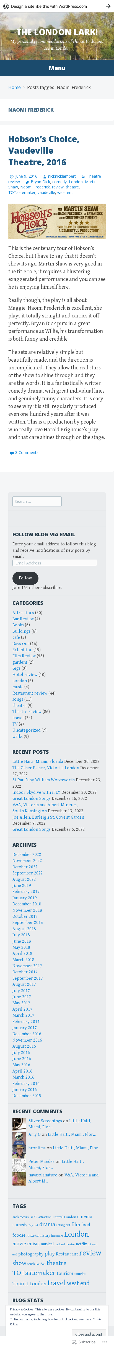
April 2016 (22, 1071)
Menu (57, 68)
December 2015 (26, 1096)
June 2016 (21, 1058)
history (45, 1236)
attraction (44, 1217)
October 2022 (25, 867)
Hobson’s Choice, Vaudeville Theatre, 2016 (43, 150)
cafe (16, 637)
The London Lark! (57, 32)
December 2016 (26, 1034)
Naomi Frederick (35, 187)
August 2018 (24, 929)
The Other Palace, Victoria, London (45, 768)
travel (18, 718)
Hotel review (24, 674)
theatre (72, 187)
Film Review (24, 656)
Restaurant (67, 1254)
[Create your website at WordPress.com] (57, 6)
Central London (64, 1217)
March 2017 (23, 1015)
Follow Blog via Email (43, 534)
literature (57, 1235)
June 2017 (21, 997)
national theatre (65, 1244)
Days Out (20, 644)
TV (15, 724)
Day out (33, 1225)
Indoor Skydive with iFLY (36, 792)
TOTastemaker (21, 192)
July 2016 (21, 1052)
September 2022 (27, 873)
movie (19, 1244)
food (85, 1225)
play (50, 1253)
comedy (59, 181)
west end (65, 192)
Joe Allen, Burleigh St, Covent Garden (48, 817)
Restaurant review (29, 693)
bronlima (37, 1148)
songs (17, 699)
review (58, 187)
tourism (65, 1273)
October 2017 (25, 972)
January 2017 (24, 1028)
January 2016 (24, 1089)
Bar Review (23, 619)
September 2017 (27, 978)
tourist (80, 1273)
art (34, 1216)
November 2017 (27, 966)
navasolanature (42, 1175)
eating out (63, 1225)
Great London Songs (31, 798)
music (17, 687)
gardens (19, 662)
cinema (84, 1217)
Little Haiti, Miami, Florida (37, 761)
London (76, 181)
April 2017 (22, 1009)
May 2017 (21, 1003)
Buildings (21, 631)
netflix (81, 1244)
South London (36, 1264)
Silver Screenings (45, 1121)
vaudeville (46, 192)
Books (18, 625)
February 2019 (26, 891)
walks (17, 736)
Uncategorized (26, 730)
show (19, 1263)
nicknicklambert (62, 176)
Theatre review (27, 711)
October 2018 (25, 916)
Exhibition (22, 650)
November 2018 (27, 910)
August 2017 (24, 984)
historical (33, 1236)
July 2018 (21, 935)
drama (47, 1224)
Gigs (16, 668)
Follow (25, 578)
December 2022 (26, 854)
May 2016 (21, 1065)
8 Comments (26, 452)
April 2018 (22, 953)
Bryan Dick (40, 181)
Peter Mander (41, 1161)
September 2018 (27, 922)
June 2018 (21, 941)
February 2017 (26, 1021)
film (75, 1224)
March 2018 (23, 960)
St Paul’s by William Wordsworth (43, 780)
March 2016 (23, 1077)
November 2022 (27, 860)
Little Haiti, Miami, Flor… (72, 1134)
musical (47, 1243)
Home (14, 87)
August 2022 (24, 879)
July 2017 (21, 991)
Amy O (34, 1134)
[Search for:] (37, 501)
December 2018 (26, 904)
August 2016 (24, 1046)
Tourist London (29, 1284)
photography (30, 1254)
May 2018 (21, 947)
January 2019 (24, 898)
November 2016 (27, 1040)
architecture (21, 1217)
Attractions (23, 613)
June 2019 (21, 885)
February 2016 (26, 1083)
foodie (18, 1235)
